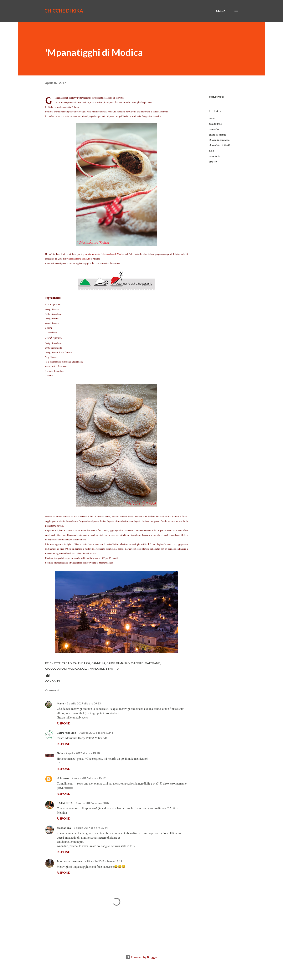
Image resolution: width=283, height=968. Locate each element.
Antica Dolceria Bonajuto (78, 258)
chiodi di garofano (219, 140)
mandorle (214, 156)
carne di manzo (217, 134)
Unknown (63, 778)
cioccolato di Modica (220, 145)
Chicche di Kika (63, 10)
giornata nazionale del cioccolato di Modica (103, 253)
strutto (213, 161)
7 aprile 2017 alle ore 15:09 (88, 778)
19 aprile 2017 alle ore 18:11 (104, 861)
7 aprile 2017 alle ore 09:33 (84, 703)
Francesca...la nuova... (70, 861)
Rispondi (64, 723)
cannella (214, 129)
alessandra (64, 827)
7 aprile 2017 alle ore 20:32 (92, 803)
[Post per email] (47, 676)
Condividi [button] (216, 97)
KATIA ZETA (65, 803)
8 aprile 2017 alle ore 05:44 (91, 827)
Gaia (60, 753)
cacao (212, 118)
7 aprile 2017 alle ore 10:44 (96, 732)
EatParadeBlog (66, 732)
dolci (211, 150)
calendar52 (215, 123)
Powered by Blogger (143, 957)
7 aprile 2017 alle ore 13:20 (83, 753)
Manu (60, 703)
